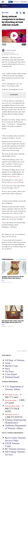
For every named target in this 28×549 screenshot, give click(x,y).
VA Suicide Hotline (10, 400)
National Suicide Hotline (12, 406)
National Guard (12, 376)
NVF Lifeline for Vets (11, 395)
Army (7, 362)
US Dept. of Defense (14, 360)
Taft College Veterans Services (15, 453)
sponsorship (14, 217)
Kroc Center (13, 182)
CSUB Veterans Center (12, 445)
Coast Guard (11, 374)
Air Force (9, 371)
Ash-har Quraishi (11, 50)
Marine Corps (11, 365)
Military (5, 12)
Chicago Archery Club (13, 176)
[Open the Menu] (2, 1)
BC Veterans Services (15, 448)
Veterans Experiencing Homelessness (15, 421)
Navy (7, 368)
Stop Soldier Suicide (11, 414)
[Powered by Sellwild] (24, 350)
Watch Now (23, 1)
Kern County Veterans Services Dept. (15, 439)
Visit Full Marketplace (21, 259)
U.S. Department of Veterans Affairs (14, 388)
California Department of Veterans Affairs (15, 427)
